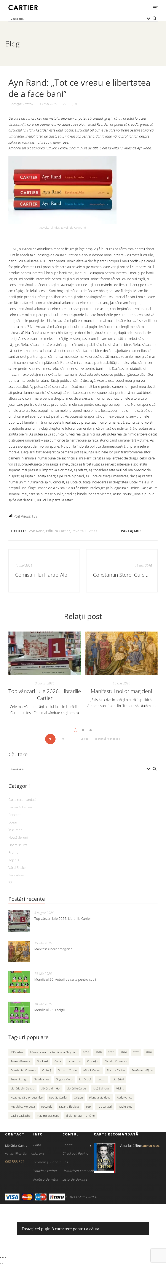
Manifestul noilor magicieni (121, 691)
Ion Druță (85, 1079)
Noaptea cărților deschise (27, 1097)
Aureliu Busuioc (20, 1061)
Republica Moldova (23, 1106)
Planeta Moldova (99, 1097)
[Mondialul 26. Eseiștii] (19, 1012)
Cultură (46, 1070)
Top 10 (13, 860)
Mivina (120, 1088)
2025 (136, 1052)
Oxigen (78, 1097)
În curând (15, 830)
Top (88, 1106)
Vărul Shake (17, 867)
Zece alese (16, 875)
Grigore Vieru (64, 1079)
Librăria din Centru (22, 1088)
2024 (124, 1052)
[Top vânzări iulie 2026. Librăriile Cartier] (44, 653)
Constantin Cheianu (23, 1070)
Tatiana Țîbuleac (69, 1106)
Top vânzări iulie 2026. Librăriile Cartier (44, 694)
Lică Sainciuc (101, 1088)
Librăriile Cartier (77, 1088)
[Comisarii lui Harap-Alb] (44, 570)
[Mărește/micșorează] (0, 1257)
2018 (86, 1052)
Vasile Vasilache (20, 1116)
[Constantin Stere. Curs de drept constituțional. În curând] (122, 570)
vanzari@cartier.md (19, 1153)
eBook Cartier (92, 1070)
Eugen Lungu (19, 1079)
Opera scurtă (17, 845)
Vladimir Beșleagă (48, 1116)
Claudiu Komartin (116, 1061)
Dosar (12, 822)
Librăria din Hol (50, 1088)
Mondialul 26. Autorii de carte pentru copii (65, 979)
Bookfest (42, 1061)
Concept (14, 814)
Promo (13, 852)
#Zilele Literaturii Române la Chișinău (53, 1052)
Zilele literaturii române (80, 1116)
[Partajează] (3, 1257)
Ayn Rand (37, 531)
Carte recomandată (22, 799)
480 (84, 739)
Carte (57, 1061)
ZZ (65, 104)
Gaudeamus (41, 1079)
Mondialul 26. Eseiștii (49, 1010)
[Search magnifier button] (155, 18)
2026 (149, 1052)
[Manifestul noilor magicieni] (121, 653)
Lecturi (101, 1079)
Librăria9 (118, 1079)
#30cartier (17, 1052)
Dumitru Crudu (67, 1070)
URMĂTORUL (108, 739)
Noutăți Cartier (58, 1097)
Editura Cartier (58, 531)
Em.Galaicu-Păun (142, 1070)
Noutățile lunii (18, 837)
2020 (111, 1052)
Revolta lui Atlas (84, 531)
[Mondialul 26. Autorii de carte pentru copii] (19, 982)
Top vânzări (104, 1106)
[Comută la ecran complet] (2, 1257)
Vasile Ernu (125, 1106)
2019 (99, 1052)
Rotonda (46, 1106)
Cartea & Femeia (20, 807)
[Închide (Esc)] (5, 1257)
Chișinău (92, 1061)
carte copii (74, 1061)
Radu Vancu (124, 1097)
